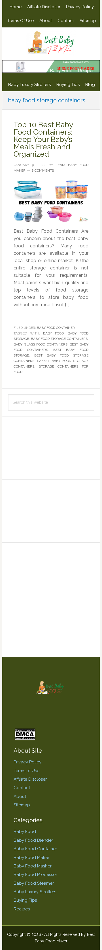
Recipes (22, 909)
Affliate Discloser (30, 779)
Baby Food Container (56, 328)
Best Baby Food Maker (51, 43)
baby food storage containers (59, 339)
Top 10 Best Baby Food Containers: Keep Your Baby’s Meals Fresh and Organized (43, 139)
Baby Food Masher (33, 866)
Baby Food (25, 831)
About (20, 796)
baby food (53, 333)
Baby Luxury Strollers (35, 891)
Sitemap (22, 805)
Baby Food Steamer (34, 883)
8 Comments (43, 170)
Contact (22, 787)
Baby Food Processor (35, 874)
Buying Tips (25, 900)
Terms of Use (26, 770)
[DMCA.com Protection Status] (24, 737)
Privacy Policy (27, 762)
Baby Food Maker (31, 857)
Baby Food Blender (33, 840)
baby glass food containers (40, 344)
